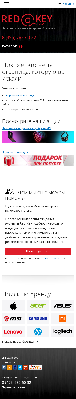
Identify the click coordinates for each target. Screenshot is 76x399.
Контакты (8, 362)
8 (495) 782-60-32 (19, 37)
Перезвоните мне (13, 387)
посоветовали (51, 258)
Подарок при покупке (16, 152)
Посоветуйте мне (38, 251)
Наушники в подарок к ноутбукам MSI (26, 128)
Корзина (68, 3)
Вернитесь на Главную (20, 95)
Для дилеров (10, 357)
